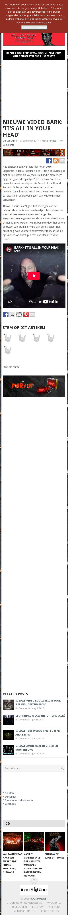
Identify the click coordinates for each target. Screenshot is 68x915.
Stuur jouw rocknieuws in (19, 800)
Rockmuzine (38, 898)
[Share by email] (32, 314)
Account (55, 906)
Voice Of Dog (41, 170)
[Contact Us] (62, 160)
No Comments (22, 708)
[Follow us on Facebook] (49, 160)
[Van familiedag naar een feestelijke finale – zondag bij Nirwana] (12, 841)
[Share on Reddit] (19, 314)
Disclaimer (10, 796)
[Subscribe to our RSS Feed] (56, 160)
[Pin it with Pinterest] (26, 314)
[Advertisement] (34, 88)
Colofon (9, 793)
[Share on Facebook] (6, 314)
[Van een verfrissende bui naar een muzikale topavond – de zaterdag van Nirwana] (34, 841)
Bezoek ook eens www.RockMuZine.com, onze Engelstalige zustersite (34, 55)
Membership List (24, 911)
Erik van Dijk (9, 140)
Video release (49, 140)
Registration (50, 911)
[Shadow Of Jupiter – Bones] (55, 841)
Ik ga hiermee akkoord (34, 27)
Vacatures (10, 803)
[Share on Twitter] (12, 314)
